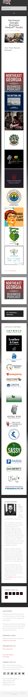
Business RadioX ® (14, 2)
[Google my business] (12, 673)
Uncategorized (13, 270)
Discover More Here (8, 649)
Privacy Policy (6, 657)
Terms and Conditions (8, 654)
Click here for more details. (9, 640)
